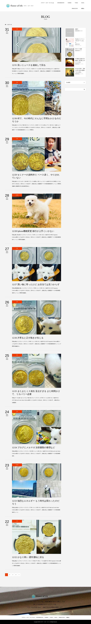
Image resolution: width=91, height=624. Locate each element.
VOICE (76, 2)
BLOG (82, 2)
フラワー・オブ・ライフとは (47, 2)
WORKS (69, 2)
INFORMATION (60, 2)
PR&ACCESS (75, 8)
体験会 (82, 8)
